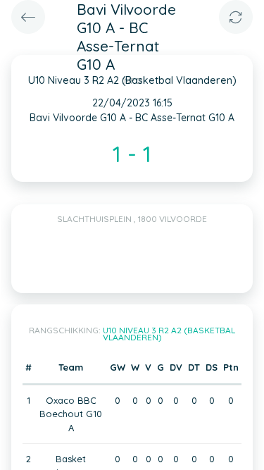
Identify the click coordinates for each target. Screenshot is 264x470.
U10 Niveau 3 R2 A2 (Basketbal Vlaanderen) (169, 333)
